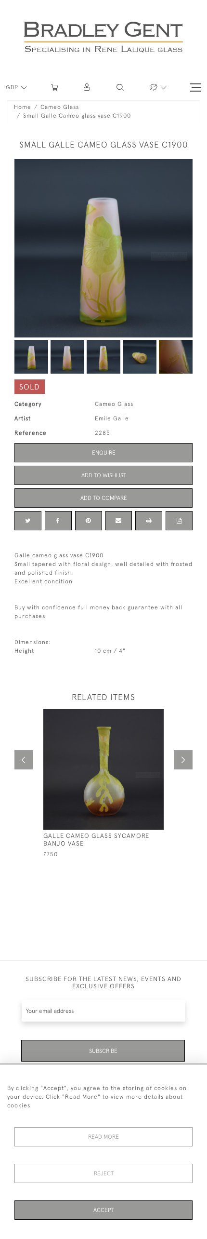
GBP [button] (13, 87)
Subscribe (103, 1051)
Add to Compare (103, 498)
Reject (104, 1173)
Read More (103, 1136)
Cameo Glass (59, 107)
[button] (87, 87)
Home (22, 107)
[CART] (55, 87)
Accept (103, 1210)
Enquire (104, 452)
